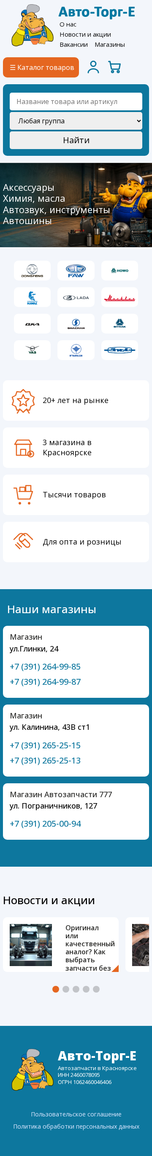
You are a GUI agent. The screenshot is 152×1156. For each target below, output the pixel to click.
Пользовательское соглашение (76, 1114)
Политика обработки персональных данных (76, 1126)
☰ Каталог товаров (42, 67)
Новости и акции (85, 34)
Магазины (110, 44)
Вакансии (74, 44)
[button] (55, 989)
